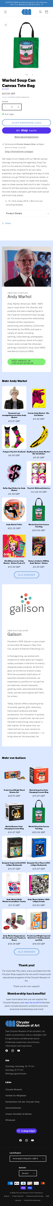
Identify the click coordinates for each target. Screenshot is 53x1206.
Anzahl (5, 101)
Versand (5, 97)
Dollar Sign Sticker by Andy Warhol (14, 489)
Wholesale (10, 1120)
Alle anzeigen (26, 574)
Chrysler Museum (13, 1089)
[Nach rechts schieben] (32, 75)
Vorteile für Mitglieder (15, 1095)
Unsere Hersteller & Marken (18, 1114)
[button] (5, 12)
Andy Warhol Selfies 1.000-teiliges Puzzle (39, 900)
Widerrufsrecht (18, 1196)
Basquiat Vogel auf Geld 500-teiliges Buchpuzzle (14, 864)
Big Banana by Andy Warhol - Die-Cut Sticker (39, 453)
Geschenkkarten (13, 1108)
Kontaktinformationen (32, 1200)
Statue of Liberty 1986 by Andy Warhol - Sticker (38, 562)
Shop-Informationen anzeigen (19, 151)
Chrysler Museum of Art (25, 1193)
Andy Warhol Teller (14, 524)
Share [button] (8, 223)
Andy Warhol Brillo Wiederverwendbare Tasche (14, 900)
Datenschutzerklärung (34, 1196)
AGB (47, 1196)
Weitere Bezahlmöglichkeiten (27, 137)
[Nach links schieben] (21, 75)
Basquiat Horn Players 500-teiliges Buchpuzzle (38, 864)
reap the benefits (32, 1002)
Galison (5, 89)
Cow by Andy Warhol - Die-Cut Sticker (39, 414)
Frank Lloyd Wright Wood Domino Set (14, 791)
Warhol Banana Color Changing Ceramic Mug (14, 827)
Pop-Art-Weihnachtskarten (38, 488)
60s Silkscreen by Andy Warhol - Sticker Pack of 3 (14, 562)
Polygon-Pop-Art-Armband (14, 452)
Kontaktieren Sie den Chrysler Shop (22, 1102)
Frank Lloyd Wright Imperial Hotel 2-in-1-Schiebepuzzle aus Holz (38, 938)
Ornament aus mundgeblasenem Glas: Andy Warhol (14, 415)
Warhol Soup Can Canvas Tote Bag (39, 525)
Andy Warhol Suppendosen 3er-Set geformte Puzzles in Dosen (14, 938)
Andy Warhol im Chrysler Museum (22, 361)
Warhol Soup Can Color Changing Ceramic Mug (38, 791)
